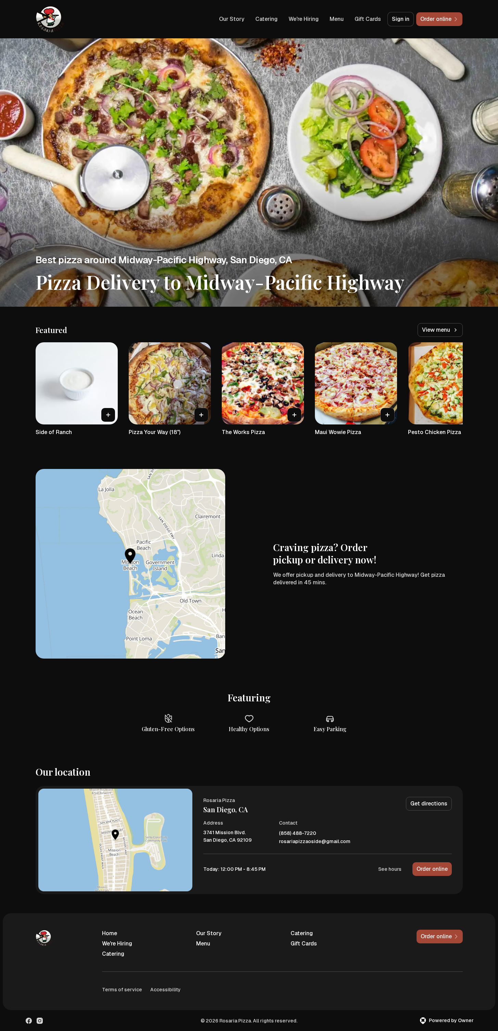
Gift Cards (368, 19)
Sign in (400, 19)
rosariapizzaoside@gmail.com (314, 841)
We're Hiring (304, 19)
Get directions (428, 803)
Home (109, 933)
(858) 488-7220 (297, 833)
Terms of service (122, 990)
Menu (337, 19)
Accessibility (165, 990)
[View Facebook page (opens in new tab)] (29, 1021)
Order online (432, 869)
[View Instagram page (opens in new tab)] (40, 1021)
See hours (389, 869)
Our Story (231, 19)
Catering (266, 19)
